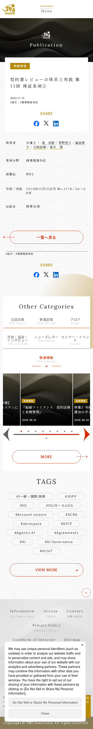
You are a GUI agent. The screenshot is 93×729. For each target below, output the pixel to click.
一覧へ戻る (46, 237)
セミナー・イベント (75, 340)
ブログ (75, 321)
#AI (23, 541)
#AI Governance (59, 541)
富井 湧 (56, 147)
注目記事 (17, 321)
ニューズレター (46, 338)
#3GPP (71, 496)
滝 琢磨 (48, 143)
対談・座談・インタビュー (17, 340)
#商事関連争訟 (29, 102)
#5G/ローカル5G (59, 505)
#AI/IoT (46, 551)
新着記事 (46, 321)
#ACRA (71, 514)
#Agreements (66, 532)
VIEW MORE (46, 569)
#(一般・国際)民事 (31, 496)
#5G (23, 505)
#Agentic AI (24, 532)
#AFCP (66, 523)
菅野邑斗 (64, 143)
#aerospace (31, 523)
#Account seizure (31, 514)
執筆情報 (46, 359)
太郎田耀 (39, 147)
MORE (46, 456)
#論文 (13, 102)
